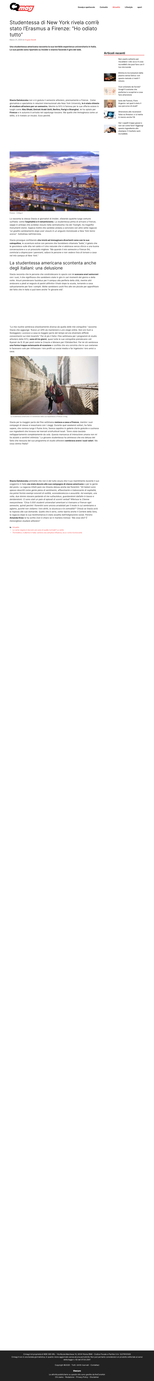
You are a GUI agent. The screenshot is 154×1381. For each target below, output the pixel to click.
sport (139, 7)
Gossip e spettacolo (86, 7)
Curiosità (104, 7)
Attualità (116, 7)
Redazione (69, 1377)
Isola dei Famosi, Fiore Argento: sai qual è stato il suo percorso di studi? (129, 103)
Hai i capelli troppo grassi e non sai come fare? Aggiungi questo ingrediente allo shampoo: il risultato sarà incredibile (130, 128)
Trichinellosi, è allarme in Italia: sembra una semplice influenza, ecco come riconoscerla (47, 533)
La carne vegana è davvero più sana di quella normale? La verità (38, 530)
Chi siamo (59, 1377)
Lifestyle (129, 7)
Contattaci (95, 1365)
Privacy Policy (82, 1377)
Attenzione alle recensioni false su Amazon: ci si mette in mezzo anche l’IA (130, 114)
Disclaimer (94, 1377)
